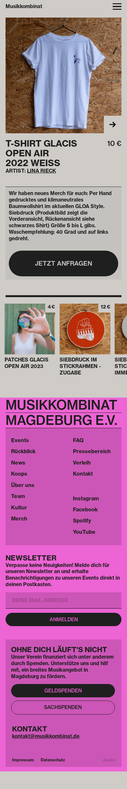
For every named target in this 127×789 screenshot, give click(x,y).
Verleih (82, 462)
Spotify (82, 520)
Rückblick (23, 451)
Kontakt (83, 473)
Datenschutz (53, 759)
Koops (19, 473)
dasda (109, 759)
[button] (117, 6)
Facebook (85, 509)
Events (20, 440)
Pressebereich (92, 451)
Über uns (23, 485)
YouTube (84, 532)
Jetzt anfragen (63, 263)
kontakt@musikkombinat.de (45, 736)
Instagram (86, 498)
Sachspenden (63, 707)
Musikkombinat (24, 6)
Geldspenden (63, 691)
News (18, 462)
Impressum (23, 759)
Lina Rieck (41, 171)
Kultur (19, 507)
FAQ (78, 440)
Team (18, 496)
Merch (19, 518)
